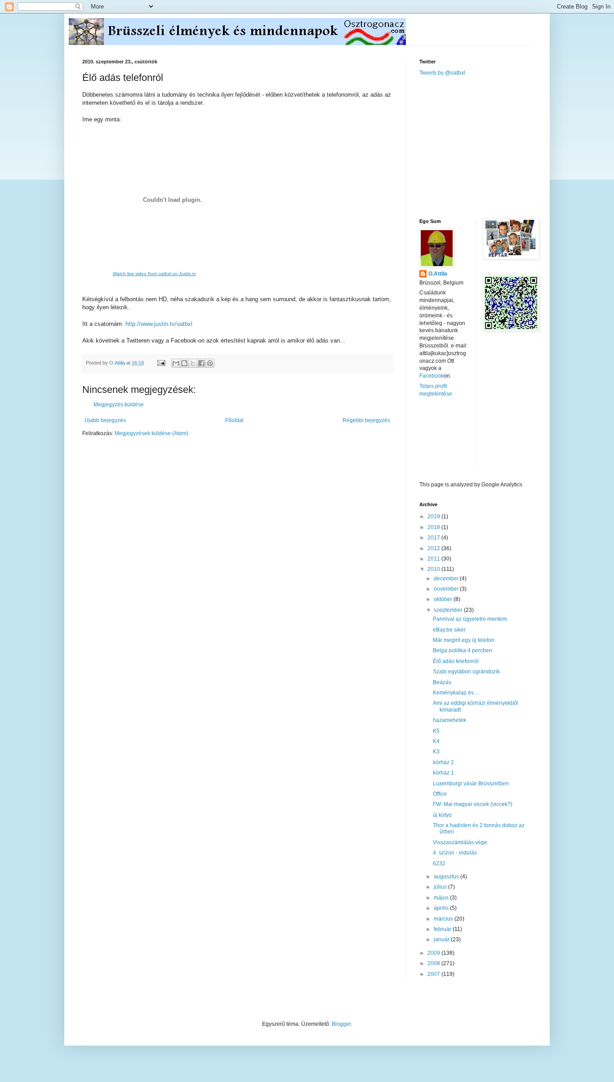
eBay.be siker (449, 630)
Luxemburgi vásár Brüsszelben (471, 783)
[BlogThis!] (184, 363)
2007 (434, 974)
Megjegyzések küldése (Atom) (151, 433)
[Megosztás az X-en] (192, 363)
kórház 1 (443, 773)
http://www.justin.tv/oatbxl (158, 324)
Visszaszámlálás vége (460, 842)
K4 (436, 741)
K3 (436, 751)
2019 (434, 516)
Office (440, 794)
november (447, 589)
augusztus (447, 876)
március (444, 919)
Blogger (341, 1024)
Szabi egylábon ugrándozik (466, 671)
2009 (434, 953)
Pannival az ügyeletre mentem (470, 619)
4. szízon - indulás (455, 853)
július (441, 887)
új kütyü (442, 815)
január (442, 939)
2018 (434, 527)
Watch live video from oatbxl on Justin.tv (154, 273)
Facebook (431, 376)
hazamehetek (449, 720)
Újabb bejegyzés (105, 420)
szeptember (449, 610)
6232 (439, 863)
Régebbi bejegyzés (366, 420)
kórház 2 (443, 762)
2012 (434, 548)
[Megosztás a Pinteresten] (209, 363)
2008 (434, 963)
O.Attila (437, 274)
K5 (436, 731)
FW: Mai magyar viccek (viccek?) (472, 804)
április (442, 908)
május (442, 898)
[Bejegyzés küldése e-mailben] (161, 362)
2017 (434, 537)
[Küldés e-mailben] (175, 363)
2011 (434, 559)
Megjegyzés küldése (118, 404)
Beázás (442, 682)
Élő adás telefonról (456, 661)
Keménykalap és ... (456, 693)
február (443, 929)
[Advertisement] (486, 146)
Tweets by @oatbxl (442, 73)
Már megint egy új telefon (463, 640)
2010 (434, 569)
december (447, 578)
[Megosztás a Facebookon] (201, 363)
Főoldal (234, 420)
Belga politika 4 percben (462, 650)
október (444, 599)
